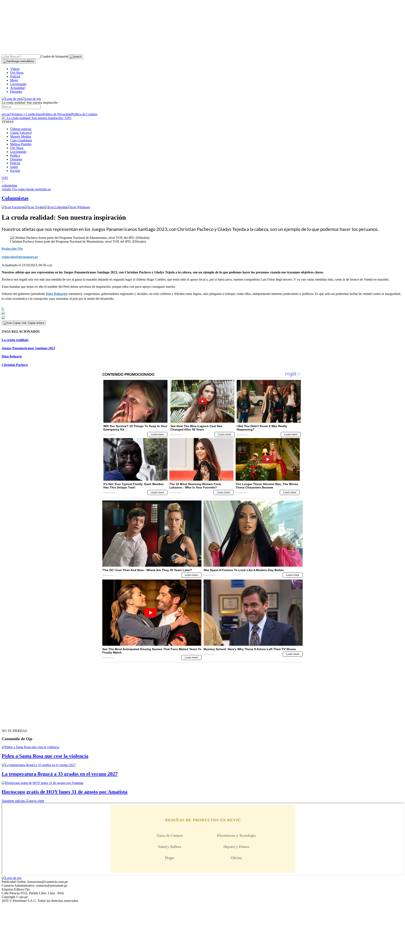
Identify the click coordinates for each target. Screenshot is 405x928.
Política (15, 155)
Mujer (14, 80)
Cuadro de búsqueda (54, 56)
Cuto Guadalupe (21, 140)
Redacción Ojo (12, 248)
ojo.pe (6, 114)
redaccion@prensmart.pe (20, 257)
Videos (14, 69)
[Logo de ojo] (11, 99)
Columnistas (15, 198)
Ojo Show (17, 72)
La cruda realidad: (15, 340)
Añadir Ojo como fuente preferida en (26, 189)
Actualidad (17, 88)
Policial (15, 76)
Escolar (15, 170)
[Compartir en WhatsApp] (78, 207)
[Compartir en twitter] (35, 207)
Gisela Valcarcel (21, 132)
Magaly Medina (20, 136)
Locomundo (18, 84)
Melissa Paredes (20, 144)
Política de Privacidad (57, 114)
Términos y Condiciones (26, 114)
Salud (14, 167)
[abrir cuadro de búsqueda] (75, 56)
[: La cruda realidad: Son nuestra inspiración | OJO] (36, 118)
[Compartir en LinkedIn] (56, 207)
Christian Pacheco (15, 365)
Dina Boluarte (56, 294)
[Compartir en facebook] (13, 207)
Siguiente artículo (13, 801)
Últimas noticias (20, 129)
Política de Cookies (84, 114)
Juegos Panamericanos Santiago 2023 (28, 348)
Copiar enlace (36, 322)
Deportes (16, 91)
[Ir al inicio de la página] (11, 723)
